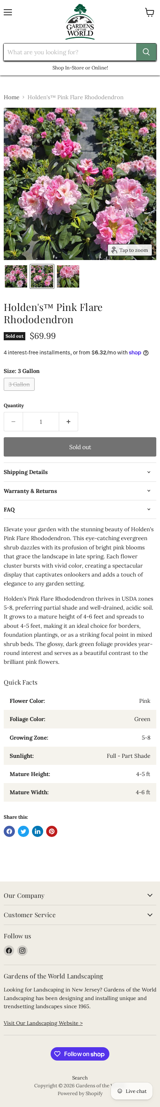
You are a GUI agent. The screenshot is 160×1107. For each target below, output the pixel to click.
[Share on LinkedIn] (37, 831)
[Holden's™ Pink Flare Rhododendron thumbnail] (16, 276)
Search (80, 1078)
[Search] (146, 52)
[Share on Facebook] (9, 831)
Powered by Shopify (80, 1093)
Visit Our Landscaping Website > (43, 1023)
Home (11, 97)
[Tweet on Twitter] (23, 831)
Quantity (14, 405)
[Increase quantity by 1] (68, 421)
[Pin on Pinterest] (51, 831)
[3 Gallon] (20, 392)
